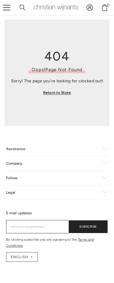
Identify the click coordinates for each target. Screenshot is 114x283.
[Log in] (90, 8)
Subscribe (88, 227)
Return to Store (57, 92)
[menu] (6, 7)
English (19, 257)
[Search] (22, 7)
